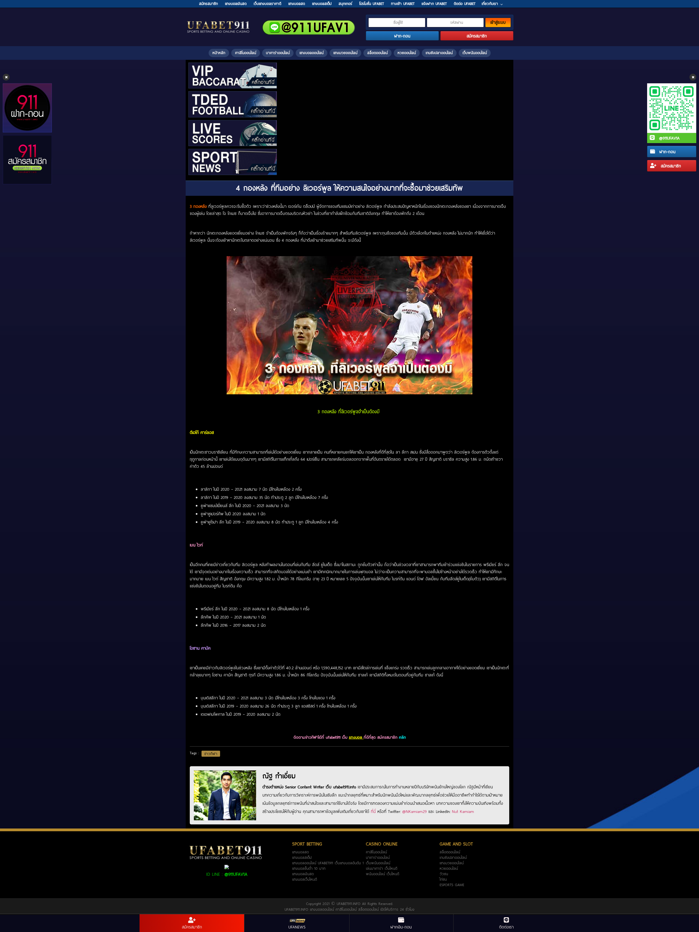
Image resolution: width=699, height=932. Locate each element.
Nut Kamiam (463, 811)
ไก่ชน (443, 879)
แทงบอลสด (300, 852)
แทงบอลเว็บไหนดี (304, 879)
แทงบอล (356, 737)
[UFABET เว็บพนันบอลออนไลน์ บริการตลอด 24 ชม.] (218, 21)
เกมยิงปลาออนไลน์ (439, 52)
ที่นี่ (373, 811)
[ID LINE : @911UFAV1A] (226, 866)
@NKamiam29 (414, 811)
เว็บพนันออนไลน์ (475, 52)
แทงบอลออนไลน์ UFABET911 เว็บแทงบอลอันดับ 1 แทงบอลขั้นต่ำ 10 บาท (328, 865)
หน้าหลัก (218, 52)
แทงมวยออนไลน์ (345, 52)
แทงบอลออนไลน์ (312, 52)
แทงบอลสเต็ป (302, 857)
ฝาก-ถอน (667, 152)
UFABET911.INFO (349, 903)
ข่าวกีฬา (210, 753)
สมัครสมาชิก (670, 166)
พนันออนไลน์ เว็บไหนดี (382, 874)
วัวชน (444, 874)
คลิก (402, 737)
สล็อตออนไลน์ (377, 52)
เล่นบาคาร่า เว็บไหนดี (381, 868)
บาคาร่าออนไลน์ (278, 52)
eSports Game (452, 884)
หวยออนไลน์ (407, 52)
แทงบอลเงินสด (303, 874)
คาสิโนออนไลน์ (245, 52)
